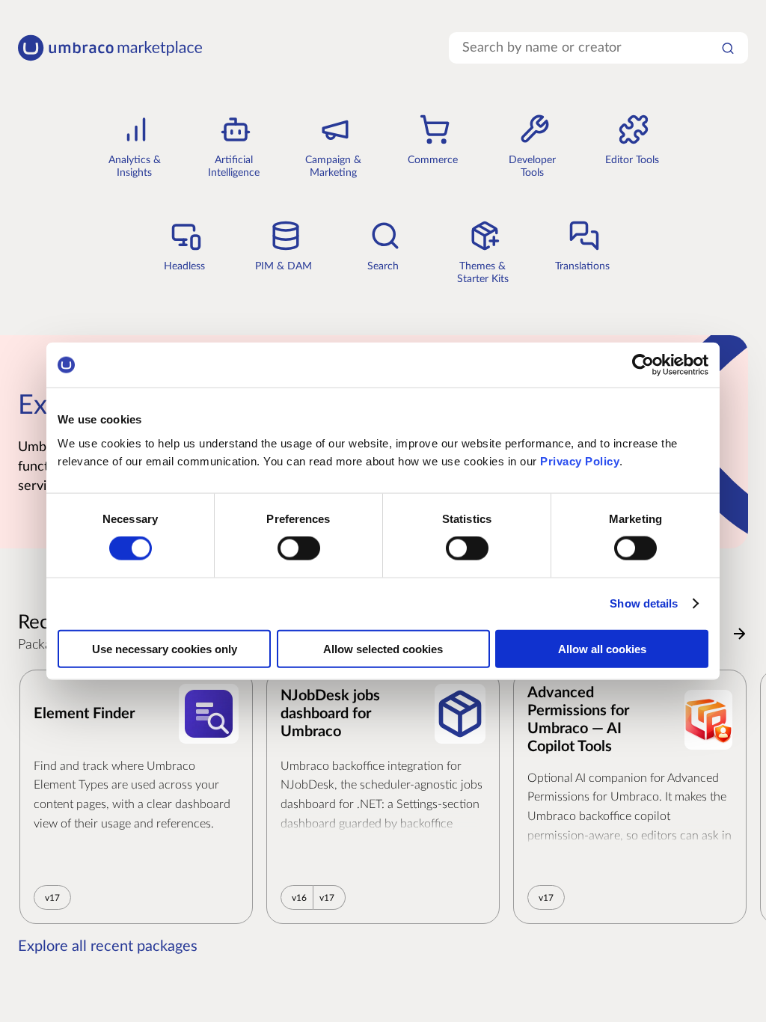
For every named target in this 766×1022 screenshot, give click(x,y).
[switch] (299, 548)
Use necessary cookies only (164, 648)
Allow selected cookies (383, 648)
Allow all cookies (602, 648)
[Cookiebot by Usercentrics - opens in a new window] (642, 365)
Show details (644, 603)
